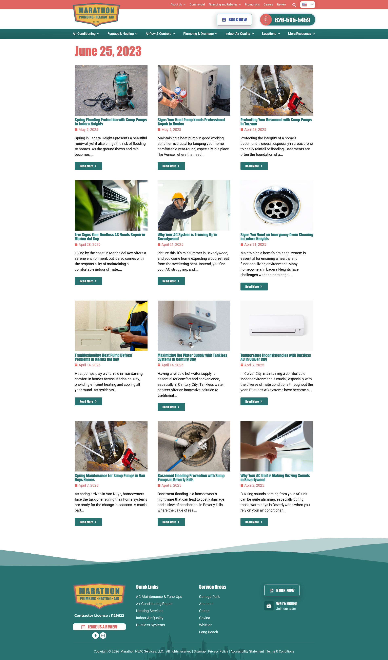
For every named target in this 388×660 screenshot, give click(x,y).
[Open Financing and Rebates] (239, 4)
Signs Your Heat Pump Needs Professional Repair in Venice (191, 121)
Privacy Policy (218, 651)
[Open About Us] (184, 4)
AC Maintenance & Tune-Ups (159, 596)
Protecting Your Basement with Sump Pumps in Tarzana (276, 121)
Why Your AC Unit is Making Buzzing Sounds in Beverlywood (275, 477)
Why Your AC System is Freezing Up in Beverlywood (187, 236)
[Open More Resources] (313, 33)
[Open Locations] (278, 33)
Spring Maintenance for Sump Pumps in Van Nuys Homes (110, 477)
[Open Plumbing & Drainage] (216, 33)
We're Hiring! (286, 603)
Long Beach (208, 632)
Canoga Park (209, 596)
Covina (204, 618)
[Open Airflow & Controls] (173, 33)
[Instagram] (103, 635)
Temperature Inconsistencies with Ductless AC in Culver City (275, 357)
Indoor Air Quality (149, 618)
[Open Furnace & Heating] (136, 33)
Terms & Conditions (280, 651)
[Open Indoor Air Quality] (252, 33)
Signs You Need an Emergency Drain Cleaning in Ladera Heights (276, 236)
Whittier (205, 625)
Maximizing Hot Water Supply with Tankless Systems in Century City (192, 357)
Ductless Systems (150, 625)
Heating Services (149, 611)
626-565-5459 (292, 19)
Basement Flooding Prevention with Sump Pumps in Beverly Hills (191, 477)
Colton (204, 611)
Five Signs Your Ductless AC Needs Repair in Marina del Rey (110, 236)
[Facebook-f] (95, 635)
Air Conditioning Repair (154, 604)
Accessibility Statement (247, 651)
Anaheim (206, 604)
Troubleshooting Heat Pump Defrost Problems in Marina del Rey (103, 357)
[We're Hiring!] (269, 605)
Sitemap (200, 651)
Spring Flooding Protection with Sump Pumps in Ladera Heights (111, 121)
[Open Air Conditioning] (98, 33)
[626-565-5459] (266, 19)
